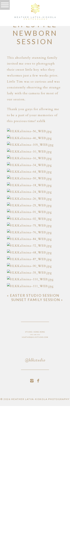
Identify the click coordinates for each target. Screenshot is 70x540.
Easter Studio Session (33, 295)
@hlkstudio (35, 360)
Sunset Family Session (37, 299)
